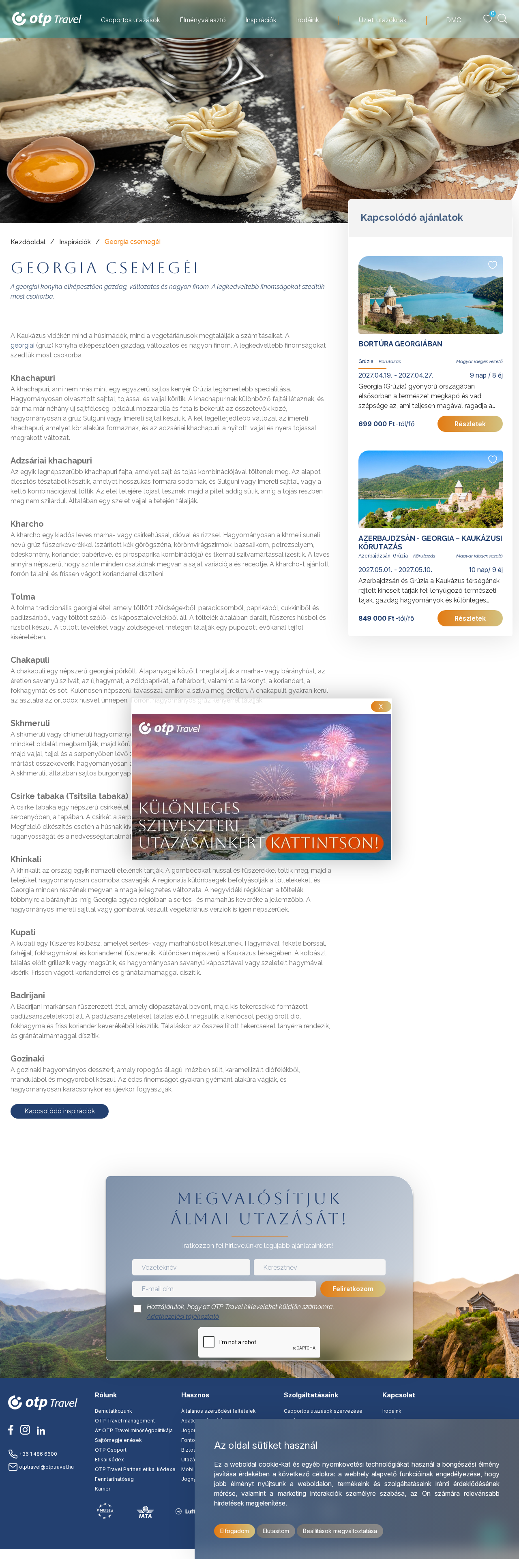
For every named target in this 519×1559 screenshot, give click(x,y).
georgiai (22, 345)
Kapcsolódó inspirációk (59, 1111)
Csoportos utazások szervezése (323, 1411)
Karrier (102, 1489)
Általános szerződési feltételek (218, 1411)
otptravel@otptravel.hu (46, 1467)
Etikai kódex (109, 1459)
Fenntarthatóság (114, 1479)
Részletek (470, 424)
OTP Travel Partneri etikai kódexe (135, 1469)
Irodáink (391, 1411)
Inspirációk (75, 242)
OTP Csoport (111, 1450)
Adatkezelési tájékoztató (183, 1316)
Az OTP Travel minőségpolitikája (134, 1430)
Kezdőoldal (28, 242)
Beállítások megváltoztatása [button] (340, 1530)
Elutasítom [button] (276, 1530)
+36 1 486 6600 (37, 1454)
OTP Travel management (125, 1421)
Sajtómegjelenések (118, 1440)
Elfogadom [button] (234, 1530)
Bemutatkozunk (113, 1411)
